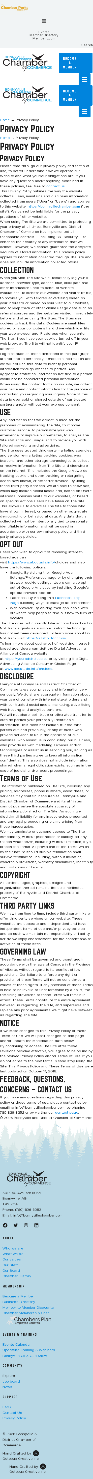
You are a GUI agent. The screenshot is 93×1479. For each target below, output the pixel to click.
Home (5, 120)
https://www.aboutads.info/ (31, 562)
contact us (55, 186)
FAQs (6, 1407)
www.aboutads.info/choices (29, 669)
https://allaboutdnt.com (46, 638)
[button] (87, 45)
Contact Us (12, 1413)
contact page (66, 1112)
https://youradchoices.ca (26, 659)
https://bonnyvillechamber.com (54, 206)
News (7, 1387)
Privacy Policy (14, 1418)
